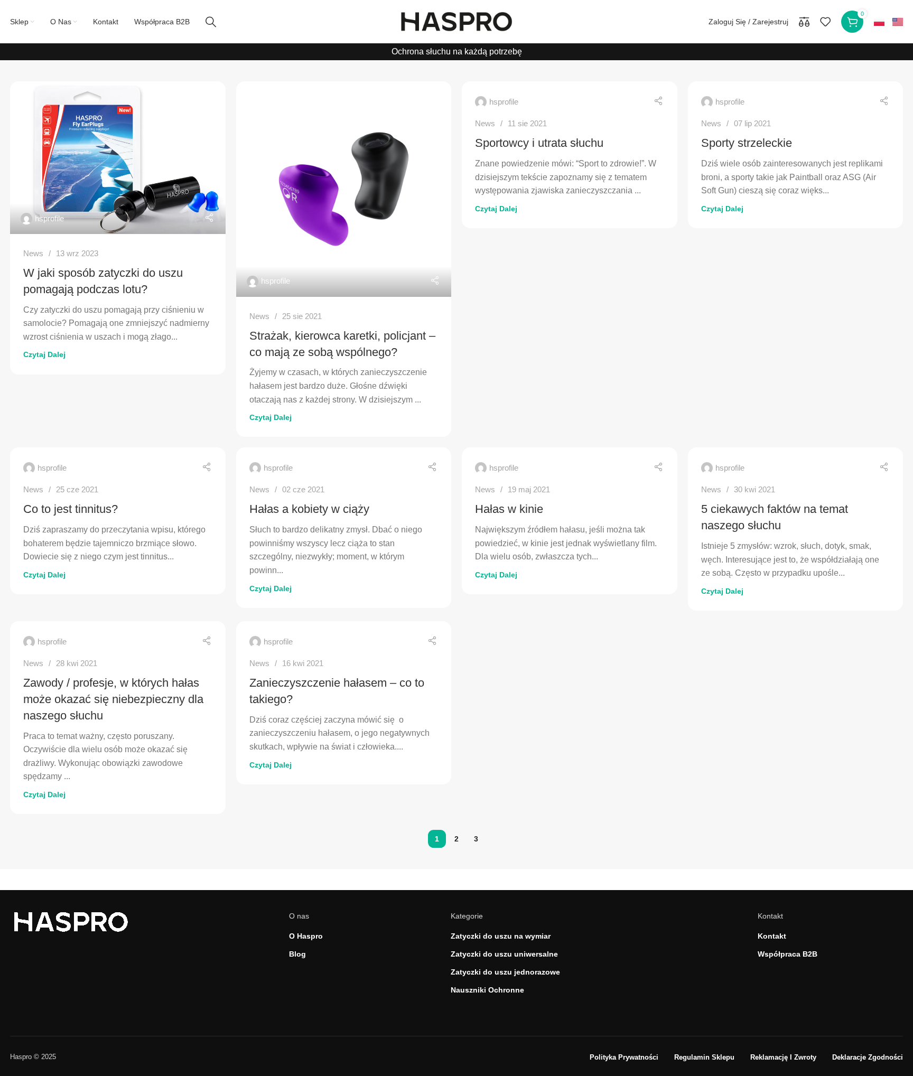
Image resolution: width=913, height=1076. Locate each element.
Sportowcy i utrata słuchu (539, 142)
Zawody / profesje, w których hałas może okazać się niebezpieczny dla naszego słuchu (113, 699)
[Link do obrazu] (71, 920)
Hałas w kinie (509, 509)
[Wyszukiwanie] (210, 21)
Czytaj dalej (44, 354)
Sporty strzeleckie (746, 142)
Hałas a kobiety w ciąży (309, 509)
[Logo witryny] (456, 20)
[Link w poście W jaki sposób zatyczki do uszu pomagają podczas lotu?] (118, 157)
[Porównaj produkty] (804, 21)
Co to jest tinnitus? (70, 509)
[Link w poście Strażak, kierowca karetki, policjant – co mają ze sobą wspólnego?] (344, 189)
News (33, 253)
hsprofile (49, 218)
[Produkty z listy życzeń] (825, 21)
